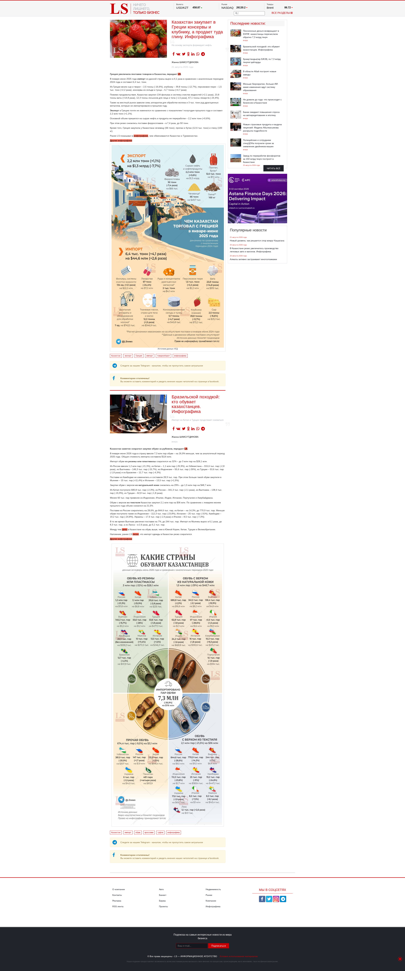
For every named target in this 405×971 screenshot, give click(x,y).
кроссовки (149, 832)
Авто (161, 889)
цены (124, 529)
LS (179, 74)
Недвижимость (213, 889)
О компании (118, 889)
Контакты (117, 895)
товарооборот (163, 356)
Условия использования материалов (239, 956)
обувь (137, 832)
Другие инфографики (121, 140)
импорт (149, 356)
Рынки (209, 895)
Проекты (163, 906)
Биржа (162, 900)
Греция (139, 356)
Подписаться (218, 945)
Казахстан (116, 356)
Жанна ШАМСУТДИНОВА (185, 62)
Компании (211, 900)
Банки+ (162, 895)
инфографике (141, 136)
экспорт (128, 356)
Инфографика (213, 906)
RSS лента (117, 906)
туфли (160, 832)
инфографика (180, 356)
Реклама (116, 900)
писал (136, 534)
